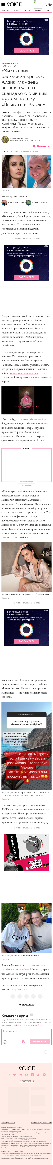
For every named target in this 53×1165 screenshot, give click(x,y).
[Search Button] (45, 4)
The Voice (14, 4)
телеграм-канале (18, 989)
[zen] (26, 1074)
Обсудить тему (44, 146)
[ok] (32, 1074)
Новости (14, 63)
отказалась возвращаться (24, 373)
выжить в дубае (12, 151)
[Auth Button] (50, 4)
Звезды (5, 63)
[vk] (14, 1074)
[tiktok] (38, 1074)
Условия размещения (8, 1123)
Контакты (26, 1081)
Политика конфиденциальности (41, 1123)
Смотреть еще (26, 482)
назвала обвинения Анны (34, 419)
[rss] (8, 1074)
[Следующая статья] (26, 1052)
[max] (44, 1074)
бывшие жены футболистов (28, 151)
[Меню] (3, 4)
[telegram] (20, 1074)
